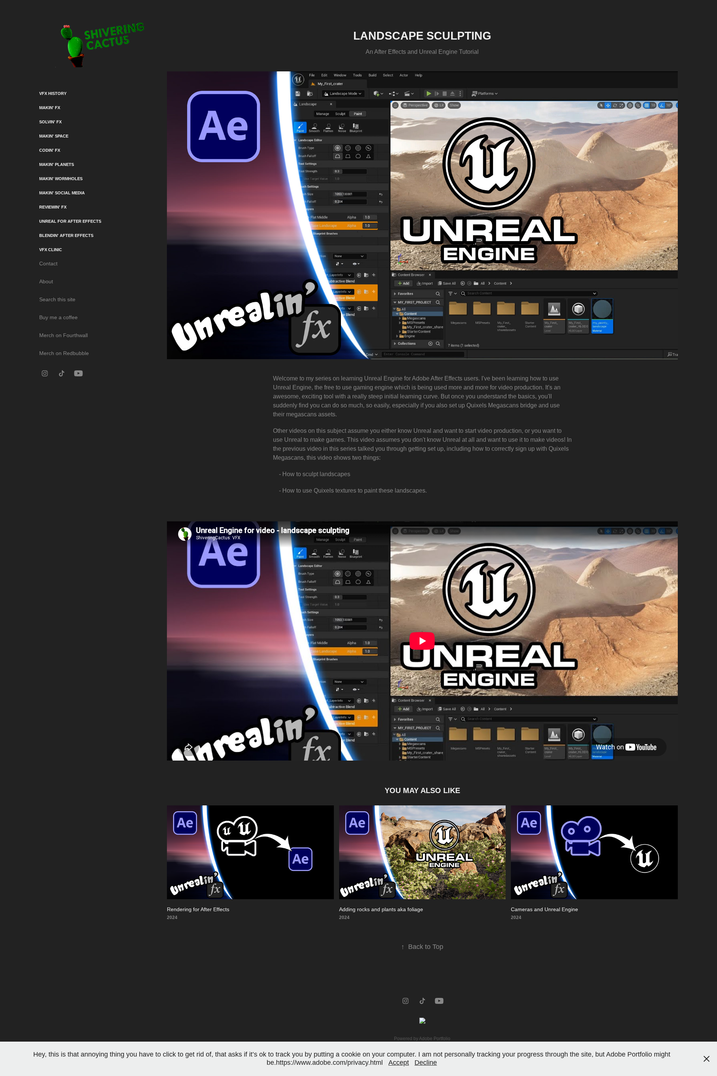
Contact (48, 263)
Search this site (57, 299)
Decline (426, 1062)
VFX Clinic (50, 249)
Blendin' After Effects (66, 235)
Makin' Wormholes (61, 178)
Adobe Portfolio (434, 1038)
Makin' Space (53, 136)
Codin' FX (49, 150)
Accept (398, 1062)
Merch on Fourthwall (63, 335)
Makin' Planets (56, 164)
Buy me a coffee (58, 317)
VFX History (52, 93)
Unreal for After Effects (70, 221)
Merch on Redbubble (64, 353)
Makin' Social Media (62, 193)
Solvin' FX (50, 122)
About (46, 281)
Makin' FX (49, 107)
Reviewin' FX (52, 207)
